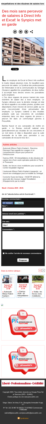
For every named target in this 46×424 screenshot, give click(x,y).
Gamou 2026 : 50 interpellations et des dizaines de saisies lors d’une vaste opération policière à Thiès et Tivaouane (23, 160)
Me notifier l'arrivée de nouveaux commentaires (23, 253)
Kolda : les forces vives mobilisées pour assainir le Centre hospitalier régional (23, 167)
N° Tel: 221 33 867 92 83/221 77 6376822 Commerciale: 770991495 (23, 409)
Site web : (6, 222)
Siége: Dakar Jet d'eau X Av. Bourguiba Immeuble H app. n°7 (23, 403)
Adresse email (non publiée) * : (14, 214)
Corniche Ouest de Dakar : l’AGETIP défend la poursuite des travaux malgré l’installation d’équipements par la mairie (21, 179)
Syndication (24, 418)
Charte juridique (13, 397)
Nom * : (5, 206)
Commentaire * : (8, 229)
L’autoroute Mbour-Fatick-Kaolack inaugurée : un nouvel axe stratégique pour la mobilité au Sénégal (23, 172)
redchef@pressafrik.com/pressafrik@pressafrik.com (23, 413)
